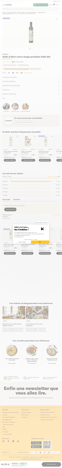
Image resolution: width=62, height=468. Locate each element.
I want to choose (22, 242)
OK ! (40, 242)
